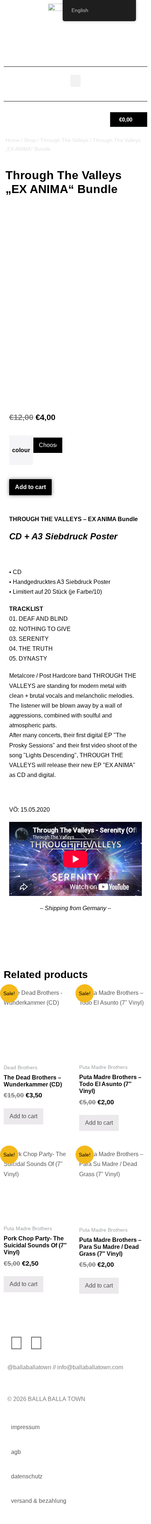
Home (12, 140)
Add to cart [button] (23, 1116)
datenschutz (27, 1476)
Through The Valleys (64, 140)
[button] (75, 81)
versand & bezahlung (38, 1501)
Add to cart (30, 487)
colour (21, 450)
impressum (25, 1427)
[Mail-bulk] (56, 1343)
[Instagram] (36, 1343)
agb (16, 1452)
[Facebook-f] (16, 1343)
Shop (30, 140)
